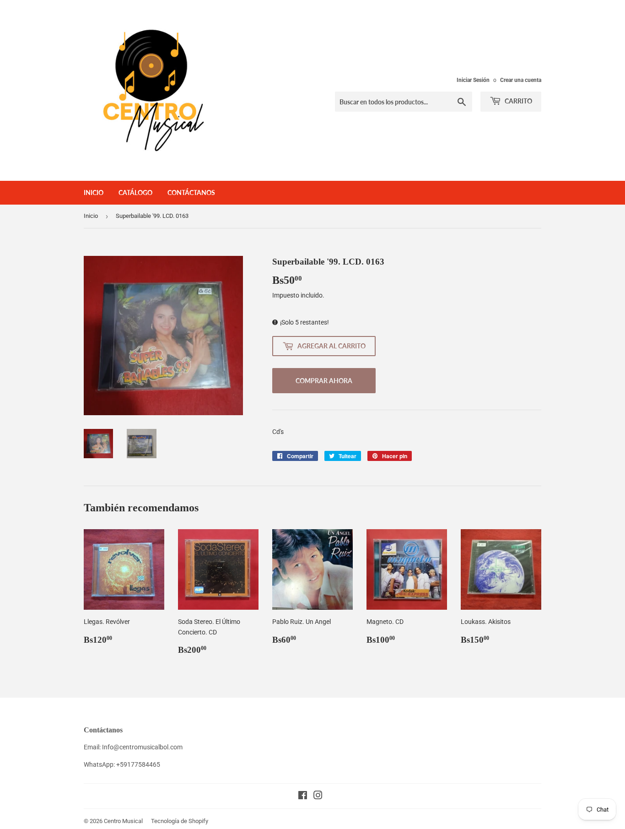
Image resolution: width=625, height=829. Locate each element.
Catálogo (135, 192)
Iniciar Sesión (473, 80)
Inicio (93, 192)
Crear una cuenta (520, 80)
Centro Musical (123, 821)
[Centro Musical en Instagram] (318, 796)
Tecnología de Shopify (179, 821)
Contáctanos (191, 192)
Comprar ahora (324, 381)
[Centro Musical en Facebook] (302, 796)
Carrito (517, 101)
